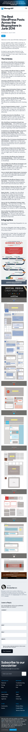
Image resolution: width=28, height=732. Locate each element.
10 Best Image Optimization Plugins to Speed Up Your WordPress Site (13, 89)
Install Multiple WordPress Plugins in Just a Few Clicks (12, 180)
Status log (18, 699)
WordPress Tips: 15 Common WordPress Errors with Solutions (14, 140)
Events (3, 708)
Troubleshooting (20, 683)
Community (4, 706)
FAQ (17, 687)
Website (3, 639)
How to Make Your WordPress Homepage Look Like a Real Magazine (13, 164)
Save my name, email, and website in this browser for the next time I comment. (14, 647)
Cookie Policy (19, 708)
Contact (18, 696)
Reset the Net (5, 192)
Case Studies (4, 694)
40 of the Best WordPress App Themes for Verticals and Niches (12, 157)
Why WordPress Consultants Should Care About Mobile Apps (12, 122)
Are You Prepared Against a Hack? (10, 106)
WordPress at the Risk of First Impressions (12, 62)
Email (3, 632)
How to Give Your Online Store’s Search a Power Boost (12, 211)
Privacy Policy (19, 706)
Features (3, 683)
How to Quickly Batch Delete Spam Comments (14, 172)
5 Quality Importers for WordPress (10, 115)
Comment (4, 610)
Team (17, 694)
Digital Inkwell (16, 594)
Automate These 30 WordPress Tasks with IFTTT (12, 98)
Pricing (3, 685)
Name (2, 625)
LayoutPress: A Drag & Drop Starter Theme (13, 148)
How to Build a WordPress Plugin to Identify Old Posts (13, 71)
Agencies (3, 699)
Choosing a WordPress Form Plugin (10, 80)
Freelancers (4, 696)
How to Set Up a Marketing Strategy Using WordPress (13, 203)
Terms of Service (20, 710)
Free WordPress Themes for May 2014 (11, 186)
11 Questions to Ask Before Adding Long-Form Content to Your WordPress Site (13, 131)
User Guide (19, 685)
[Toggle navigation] (26, 8)
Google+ (7, 596)
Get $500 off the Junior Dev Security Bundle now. (16, 4)
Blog (2, 687)
